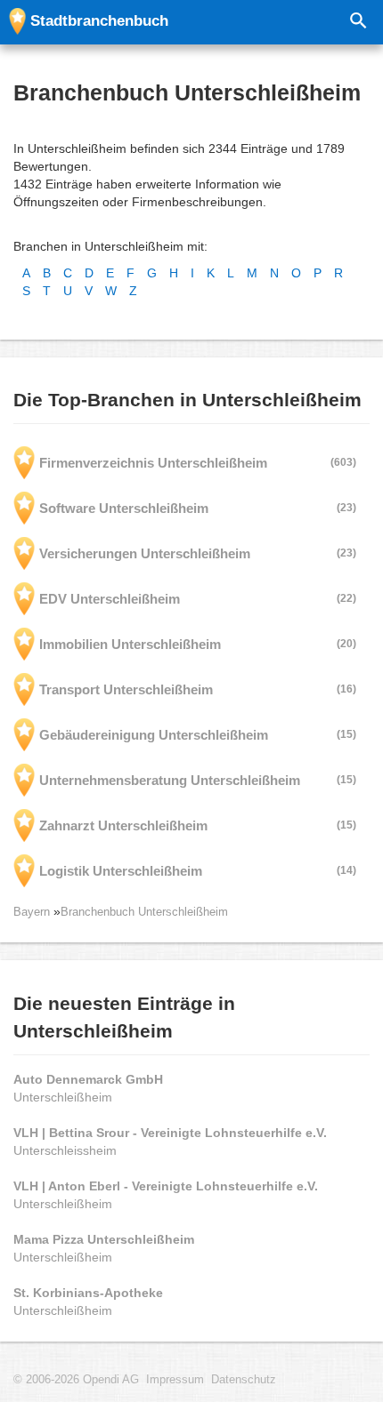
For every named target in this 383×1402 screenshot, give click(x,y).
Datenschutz (243, 1380)
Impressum (175, 1380)
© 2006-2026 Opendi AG (76, 1380)
